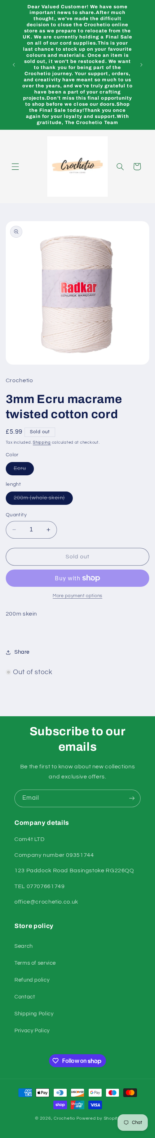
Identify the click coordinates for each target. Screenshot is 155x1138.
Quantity (16, 514)
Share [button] (22, 652)
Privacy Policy (32, 1030)
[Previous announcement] (14, 65)
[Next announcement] (141, 65)
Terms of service (35, 963)
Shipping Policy (33, 1013)
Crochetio (64, 1118)
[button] (15, 166)
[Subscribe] (132, 798)
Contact (24, 997)
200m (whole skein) (43, 500)
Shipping (42, 442)
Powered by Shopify (98, 1118)
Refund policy (31, 980)
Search (23, 946)
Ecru (24, 470)
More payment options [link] (77, 596)
